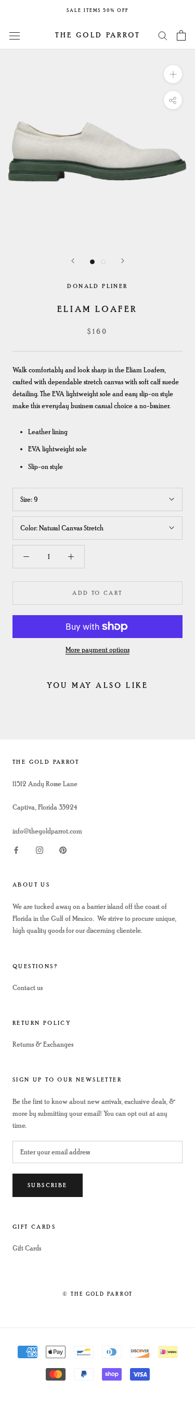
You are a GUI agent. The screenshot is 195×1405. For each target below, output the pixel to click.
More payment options (97, 649)
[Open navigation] (14, 35)
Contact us (27, 987)
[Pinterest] (63, 849)
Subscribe (48, 1185)
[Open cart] (181, 35)
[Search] (162, 35)
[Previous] (72, 260)
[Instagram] (39, 849)
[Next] (122, 260)
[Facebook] (16, 849)
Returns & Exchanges (42, 1044)
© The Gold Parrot (97, 1294)
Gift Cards (26, 1248)
